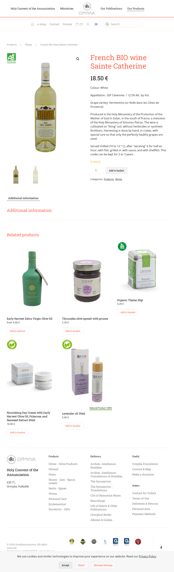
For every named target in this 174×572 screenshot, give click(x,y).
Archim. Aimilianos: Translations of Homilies (106, 474)
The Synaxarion (100, 481)
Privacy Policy (147, 556)
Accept (65, 565)
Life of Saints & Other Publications (103, 507)
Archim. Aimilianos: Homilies (103, 465)
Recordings (97, 500)
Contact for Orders (144, 493)
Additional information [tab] (23, 198)
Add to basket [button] (72, 331)
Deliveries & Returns (145, 503)
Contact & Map (141, 469)
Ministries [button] (66, 8)
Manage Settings (103, 565)
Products (109, 179)
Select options (17, 331)
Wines (118, 179)
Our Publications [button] (111, 8)
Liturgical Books (100, 514)
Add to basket (116, 170)
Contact (54, 24)
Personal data (141, 509)
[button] (78, 59)
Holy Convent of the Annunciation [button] (33, 8)
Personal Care (57, 499)
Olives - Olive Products (63, 464)
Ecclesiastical (57, 504)
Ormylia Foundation (145, 464)
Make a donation (143, 474)
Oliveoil (53, 469)
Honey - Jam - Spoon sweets (62, 481)
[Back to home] (87, 8)
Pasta (52, 474)
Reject (81, 565)
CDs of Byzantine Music (105, 495)
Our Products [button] (135, 8)
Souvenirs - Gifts (59, 509)
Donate (67, 24)
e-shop (42, 24)
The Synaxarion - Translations (101, 488)
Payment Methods (144, 514)
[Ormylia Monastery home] (32, 24)
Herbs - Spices (57, 488)
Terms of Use (140, 498)
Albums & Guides (101, 520)
